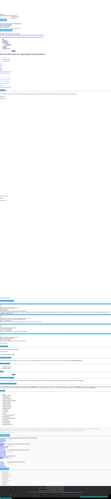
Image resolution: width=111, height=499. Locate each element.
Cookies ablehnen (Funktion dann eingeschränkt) (98, 496)
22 (9, 81)
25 (3, 83)
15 (9, 79)
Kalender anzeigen (4, 343)
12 (4, 79)
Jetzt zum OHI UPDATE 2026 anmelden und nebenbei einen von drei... (18, 449)
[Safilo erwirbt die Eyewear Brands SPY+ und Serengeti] (3, 466)
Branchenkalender (6, 408)
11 (3, 79)
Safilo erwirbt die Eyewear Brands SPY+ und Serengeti (16, 461)
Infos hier (81, 380)
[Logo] (11, 37)
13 (6, 79)
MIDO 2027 (2, 338)
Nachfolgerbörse (6, 416)
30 (0, 85)
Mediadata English (6, 368)
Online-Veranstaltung (6, 59)
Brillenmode (5, 42)
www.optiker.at (6, 419)
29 (9, 83)
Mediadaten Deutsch (7, 366)
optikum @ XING (6, 397)
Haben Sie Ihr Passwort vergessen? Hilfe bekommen (10, 23)
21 (7, 81)
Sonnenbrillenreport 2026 (11, 455)
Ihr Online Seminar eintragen (7, 354)
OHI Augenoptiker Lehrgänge (9, 414)
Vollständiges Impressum (69, 490)
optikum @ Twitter (6, 402)
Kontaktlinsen (8, 44)
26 (4, 83)
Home (4, 394)
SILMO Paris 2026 (4, 319)
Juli (2, 71)
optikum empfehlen (7, 405)
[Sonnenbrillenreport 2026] (4, 458)
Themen (4, 413)
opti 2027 (2, 328)
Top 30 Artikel (5, 411)
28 (7, 83)
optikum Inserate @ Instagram (9, 400)
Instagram (5, 46)
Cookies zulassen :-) (84, 496)
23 (0, 83)
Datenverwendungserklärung (6, 24)
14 (7, 79)
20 (6, 81)
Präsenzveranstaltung (6, 60)
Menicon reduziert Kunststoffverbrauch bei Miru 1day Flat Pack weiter (18, 443)
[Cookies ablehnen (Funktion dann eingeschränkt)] (12, 498)
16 (0, 81)
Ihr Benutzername (15, 16)
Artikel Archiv (5, 410)
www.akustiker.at (6, 421)
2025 (1, 71)
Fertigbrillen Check (6, 422)
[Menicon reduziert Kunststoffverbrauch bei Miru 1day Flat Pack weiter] (4, 448)
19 (4, 81)
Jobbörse (5, 40)
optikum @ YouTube (7, 403)
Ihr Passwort (14, 18)
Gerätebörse (5, 41)
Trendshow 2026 (6, 48)
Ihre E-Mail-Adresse (16, 28)
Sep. (9, 71)
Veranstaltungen (8, 45)
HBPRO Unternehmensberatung (9, 418)
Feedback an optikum (7, 406)
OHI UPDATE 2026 (4, 308)
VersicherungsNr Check (7, 424)
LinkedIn (4, 47)
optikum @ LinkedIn (7, 395)
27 (6, 83)
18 (3, 81)
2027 (11, 71)
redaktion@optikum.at (11, 432)
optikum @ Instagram (7, 398)
